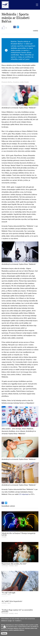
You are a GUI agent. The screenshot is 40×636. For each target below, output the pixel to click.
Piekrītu (4, 633)
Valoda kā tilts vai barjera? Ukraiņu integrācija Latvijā (18, 534)
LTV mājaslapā (24, 494)
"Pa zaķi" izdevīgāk (8, 593)
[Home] (4, 5)
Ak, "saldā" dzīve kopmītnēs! (12, 601)
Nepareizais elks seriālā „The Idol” (14, 564)
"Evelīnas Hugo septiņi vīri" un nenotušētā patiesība (17, 610)
